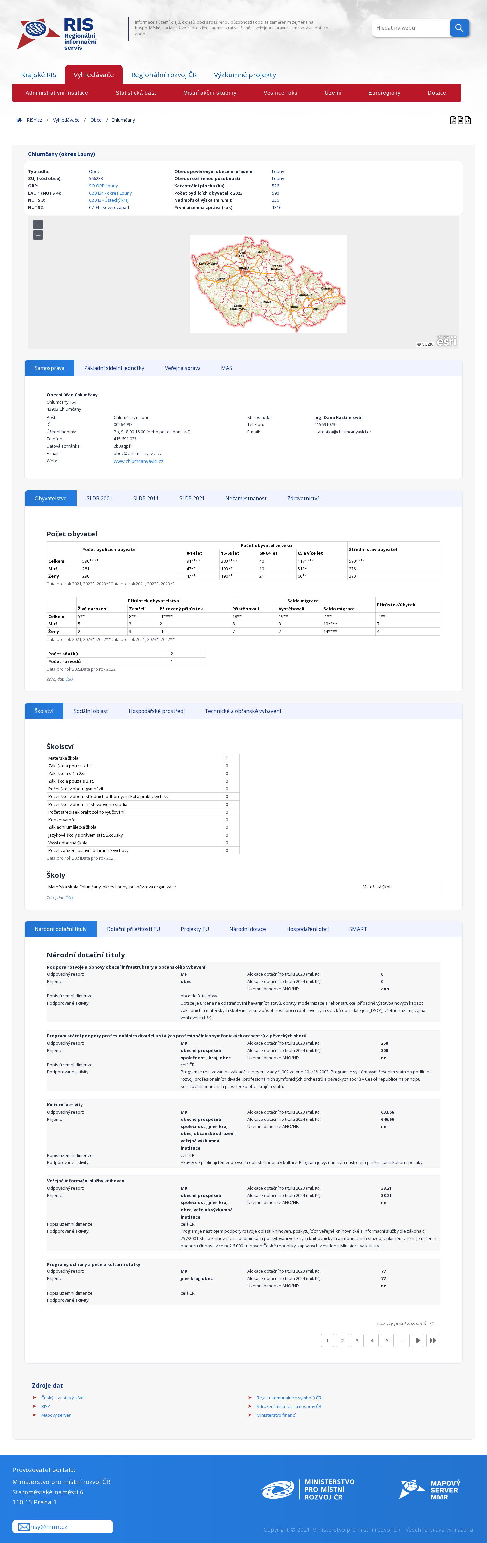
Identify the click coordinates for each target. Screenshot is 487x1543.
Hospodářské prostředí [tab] (157, 711)
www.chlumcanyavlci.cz (138, 461)
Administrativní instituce (57, 93)
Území (333, 93)
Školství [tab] (44, 711)
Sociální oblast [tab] (91, 711)
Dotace (437, 93)
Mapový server (56, 1415)
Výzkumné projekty (245, 74)
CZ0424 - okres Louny (110, 193)
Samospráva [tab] (49, 368)
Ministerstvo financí (276, 1415)
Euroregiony (384, 93)
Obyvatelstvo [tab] (51, 498)
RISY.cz (34, 120)
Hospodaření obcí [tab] (307, 929)
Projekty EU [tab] (195, 929)
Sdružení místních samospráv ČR (289, 1406)
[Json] (468, 120)
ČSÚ (69, 679)
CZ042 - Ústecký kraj (109, 200)
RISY (45, 1406)
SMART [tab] (358, 929)
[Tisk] (461, 120)
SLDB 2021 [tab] (192, 498)
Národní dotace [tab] (247, 929)
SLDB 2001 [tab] (100, 498)
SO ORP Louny (103, 186)
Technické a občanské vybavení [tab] (243, 711)
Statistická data (136, 93)
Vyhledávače (94, 74)
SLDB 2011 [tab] (146, 498)
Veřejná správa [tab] (183, 368)
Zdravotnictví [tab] (303, 498)
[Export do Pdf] (454, 120)
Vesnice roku (281, 93)
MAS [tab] (226, 368)
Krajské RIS (38, 74)
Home (19, 120)
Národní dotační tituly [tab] (61, 929)
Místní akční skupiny (210, 93)
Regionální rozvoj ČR (164, 74)
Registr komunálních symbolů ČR (289, 1398)
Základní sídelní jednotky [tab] (114, 368)
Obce (96, 120)
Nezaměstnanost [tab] (246, 498)
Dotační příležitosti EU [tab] (133, 929)
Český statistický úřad (62, 1398)
